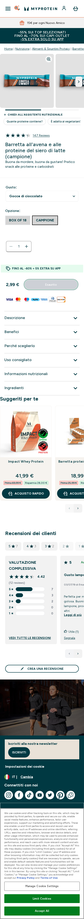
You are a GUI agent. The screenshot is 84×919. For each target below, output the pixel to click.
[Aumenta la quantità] (26, 246)
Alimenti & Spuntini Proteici (51, 48)
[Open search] (17, 8)
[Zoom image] (48, 59)
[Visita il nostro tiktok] (29, 795)
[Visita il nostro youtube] (39, 795)
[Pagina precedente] (69, 653)
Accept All (42, 911)
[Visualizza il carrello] (75, 8)
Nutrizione (22, 48)
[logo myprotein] (40, 8)
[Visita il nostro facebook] (19, 795)
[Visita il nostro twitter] (50, 795)
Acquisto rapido (29, 493)
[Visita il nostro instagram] (8, 795)
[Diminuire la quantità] (11, 246)
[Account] (64, 9)
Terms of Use (49, 877)
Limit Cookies (42, 898)
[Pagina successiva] (78, 653)
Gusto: (11, 187)
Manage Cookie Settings (42, 886)
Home (8, 48)
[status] (19, 246)
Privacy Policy (26, 877)
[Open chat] (70, 795)
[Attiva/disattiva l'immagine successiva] (78, 82)
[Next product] (78, 508)
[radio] (17, 220)
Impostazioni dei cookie (24, 766)
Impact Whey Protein (26, 461)
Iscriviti (19, 752)
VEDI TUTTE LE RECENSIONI (30, 638)
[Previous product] (69, 508)
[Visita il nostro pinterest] (60, 795)
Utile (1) (73, 631)
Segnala (69, 638)
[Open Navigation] (8, 8)
